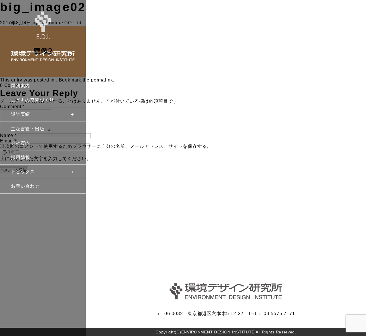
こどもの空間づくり (32, 100)
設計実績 (20, 114)
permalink (102, 79)
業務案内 (20, 85)
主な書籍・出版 (28, 128)
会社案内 (20, 143)
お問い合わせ (25, 186)
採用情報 (20, 157)
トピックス (23, 171)
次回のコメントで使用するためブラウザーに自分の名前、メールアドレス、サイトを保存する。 (108, 146)
